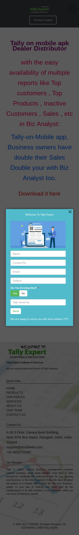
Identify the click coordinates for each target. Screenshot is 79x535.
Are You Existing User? (24, 288)
